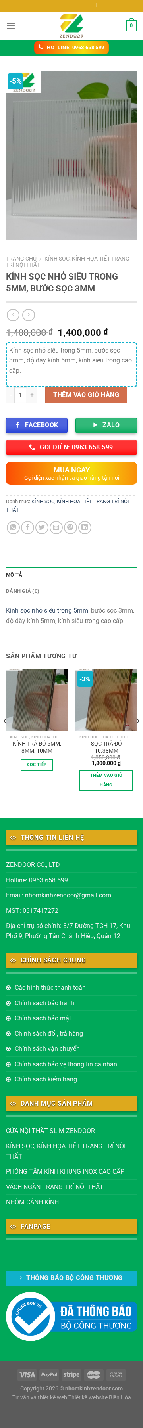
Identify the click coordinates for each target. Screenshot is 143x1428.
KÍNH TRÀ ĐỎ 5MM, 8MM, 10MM (37, 747)
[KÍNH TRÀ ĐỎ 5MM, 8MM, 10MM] (37, 699)
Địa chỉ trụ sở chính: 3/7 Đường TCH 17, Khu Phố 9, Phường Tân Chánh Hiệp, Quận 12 (68, 931)
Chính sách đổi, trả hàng (49, 1033)
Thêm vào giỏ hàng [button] (106, 780)
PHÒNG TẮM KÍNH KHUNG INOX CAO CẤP (65, 1171)
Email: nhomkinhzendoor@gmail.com (58, 895)
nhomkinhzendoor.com (94, 1388)
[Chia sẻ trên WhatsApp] (13, 527)
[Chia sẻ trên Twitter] (41, 527)
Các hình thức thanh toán (50, 987)
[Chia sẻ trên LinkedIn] (84, 527)
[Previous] (6, 736)
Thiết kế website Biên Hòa (99, 1397)
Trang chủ (21, 258)
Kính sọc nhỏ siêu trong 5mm (47, 610)
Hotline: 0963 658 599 (37, 880)
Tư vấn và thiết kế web (40, 1397)
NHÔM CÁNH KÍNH (32, 1202)
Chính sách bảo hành (44, 1003)
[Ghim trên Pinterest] (70, 527)
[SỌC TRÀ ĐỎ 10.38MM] (106, 699)
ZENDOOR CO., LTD (33, 864)
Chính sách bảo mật (43, 1018)
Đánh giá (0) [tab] (22, 591)
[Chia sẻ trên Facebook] (27, 527)
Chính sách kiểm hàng (46, 1079)
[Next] (137, 736)
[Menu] (10, 25)
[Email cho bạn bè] (56, 527)
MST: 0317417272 (32, 910)
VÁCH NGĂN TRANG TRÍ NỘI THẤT (55, 1187)
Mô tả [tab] (14, 575)
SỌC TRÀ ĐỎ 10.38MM (106, 747)
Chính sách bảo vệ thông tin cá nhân (66, 1064)
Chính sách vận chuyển (47, 1048)
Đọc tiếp (37, 764)
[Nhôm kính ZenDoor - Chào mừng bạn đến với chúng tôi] (71, 26)
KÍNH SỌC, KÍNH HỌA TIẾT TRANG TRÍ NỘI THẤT (66, 1151)
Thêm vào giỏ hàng (86, 395)
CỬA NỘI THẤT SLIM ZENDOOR (50, 1131)
